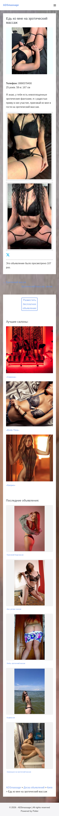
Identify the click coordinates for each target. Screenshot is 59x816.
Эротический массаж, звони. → (38, 286)
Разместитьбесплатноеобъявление (29, 304)
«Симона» (11, 376)
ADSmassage (11, 5)
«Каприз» (10, 485)
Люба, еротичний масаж (16, 663)
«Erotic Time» (12, 430)
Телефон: (12, 83)
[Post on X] (8, 255)
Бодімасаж (11, 718)
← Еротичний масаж (14, 282)
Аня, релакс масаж (14, 609)
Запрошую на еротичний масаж (19, 772)
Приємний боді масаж (15, 555)
